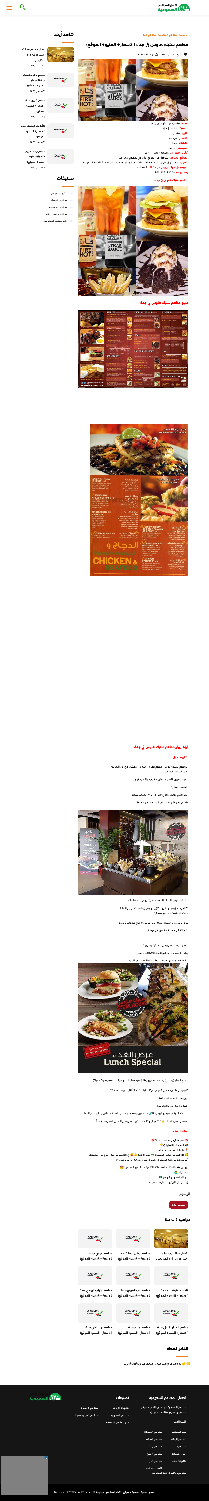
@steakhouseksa (177, 771)
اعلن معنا (59, 1492)
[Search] (22, 7)
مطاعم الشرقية (154, 1439)
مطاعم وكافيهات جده (174, 1473)
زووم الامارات (179, 1453)
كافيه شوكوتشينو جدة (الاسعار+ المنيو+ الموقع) (172, 1293)
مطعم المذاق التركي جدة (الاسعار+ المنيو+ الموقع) (172, 1330)
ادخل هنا (124, 157)
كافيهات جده (179, 1461)
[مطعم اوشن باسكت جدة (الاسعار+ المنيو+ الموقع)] (60, 80)
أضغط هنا (142, 167)
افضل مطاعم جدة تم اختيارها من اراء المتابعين (172, 1256)
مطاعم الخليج (154, 1453)
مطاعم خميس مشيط (56, 214)
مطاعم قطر (155, 1461)
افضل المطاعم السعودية (154, 1471)
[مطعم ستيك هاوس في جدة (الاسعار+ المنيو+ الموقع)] (133, 90)
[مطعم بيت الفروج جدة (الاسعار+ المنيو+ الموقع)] (60, 156)
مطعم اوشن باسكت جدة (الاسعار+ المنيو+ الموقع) (134, 1256)
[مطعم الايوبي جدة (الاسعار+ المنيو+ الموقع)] (60, 105)
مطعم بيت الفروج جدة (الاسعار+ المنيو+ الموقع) (134, 1293)
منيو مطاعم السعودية (56, 221)
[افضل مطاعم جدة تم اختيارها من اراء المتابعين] (60, 54)
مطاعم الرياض (178, 1439)
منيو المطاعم (179, 1431)
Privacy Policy (75, 1492)
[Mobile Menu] (9, 8)
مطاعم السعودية (58, 207)
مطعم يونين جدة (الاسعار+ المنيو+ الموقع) (134, 1330)
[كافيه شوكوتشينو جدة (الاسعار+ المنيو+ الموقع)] (60, 130)
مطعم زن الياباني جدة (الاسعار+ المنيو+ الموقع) (96, 1330)
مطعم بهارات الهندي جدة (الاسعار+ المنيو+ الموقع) (96, 1293)
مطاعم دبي (180, 1446)
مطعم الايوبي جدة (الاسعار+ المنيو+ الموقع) (96, 1256)
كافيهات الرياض (59, 193)
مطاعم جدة (178, 1205)
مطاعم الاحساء (59, 200)
